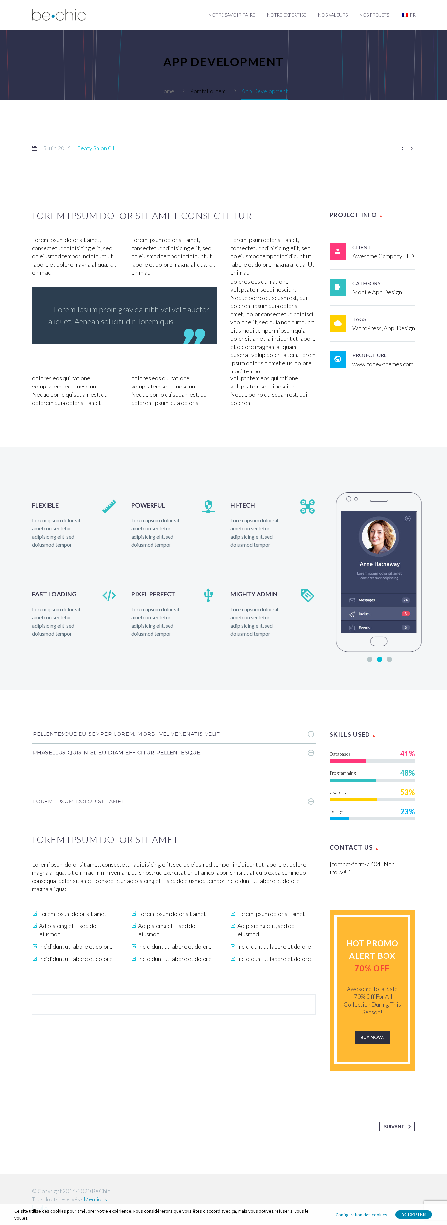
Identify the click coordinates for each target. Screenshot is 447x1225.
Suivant (394, 1126)
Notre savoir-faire (231, 15)
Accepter (413, 1214)
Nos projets (374, 15)
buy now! (372, 1037)
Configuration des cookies (361, 1214)
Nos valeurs (333, 15)
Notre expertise (286, 15)
